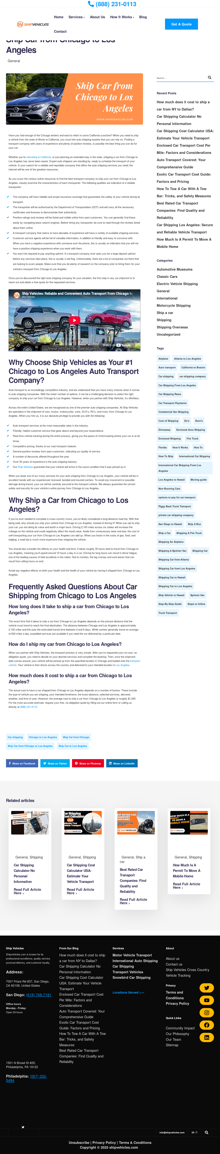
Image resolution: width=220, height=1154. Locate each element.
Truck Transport (167, 613)
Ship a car (165, 312)
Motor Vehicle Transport (132, 954)
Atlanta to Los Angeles (187, 358)
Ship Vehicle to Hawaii (171, 595)
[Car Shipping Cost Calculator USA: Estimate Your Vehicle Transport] (83, 822)
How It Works (121, 16)
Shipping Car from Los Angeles (176, 568)
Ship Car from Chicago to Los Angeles (30, 746)
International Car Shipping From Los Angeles (179, 468)
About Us (97, 16)
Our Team (173, 1039)
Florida (162, 447)
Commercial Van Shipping (173, 411)
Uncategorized (168, 334)
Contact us (174, 964)
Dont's (199, 420)
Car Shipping (123, 966)
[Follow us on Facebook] (207, 1025)
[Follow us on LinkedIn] (207, 1037)
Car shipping (15, 737)
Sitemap (172, 1044)
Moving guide (199, 479)
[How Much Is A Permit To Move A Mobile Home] (189, 822)
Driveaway (164, 429)
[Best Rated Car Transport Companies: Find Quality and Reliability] (136, 822)
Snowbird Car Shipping (132, 977)
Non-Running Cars (169, 488)
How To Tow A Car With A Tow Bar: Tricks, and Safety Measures (82, 1039)
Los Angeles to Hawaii (171, 479)
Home (58, 16)
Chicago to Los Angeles (43, 737)
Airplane (163, 358)
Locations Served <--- (128, 992)
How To (198, 447)
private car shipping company (176, 515)
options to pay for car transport (176, 497)
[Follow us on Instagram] (207, 1012)
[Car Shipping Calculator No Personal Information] (30, 822)
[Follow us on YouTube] (207, 1000)
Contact (60, 31)
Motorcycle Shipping (174, 305)
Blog (143, 16)
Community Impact (180, 1027)
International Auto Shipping (135, 960)
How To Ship (165, 456)
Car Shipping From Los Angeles (177, 385)
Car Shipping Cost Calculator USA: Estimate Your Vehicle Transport (81, 983)
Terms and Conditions (175, 995)
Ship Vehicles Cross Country (187, 969)
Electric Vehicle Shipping (177, 283)
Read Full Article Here (27, 891)
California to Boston (193, 367)
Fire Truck (192, 438)
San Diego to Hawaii (170, 524)
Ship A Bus (194, 524)
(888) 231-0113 (28, 707)
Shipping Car (200, 550)
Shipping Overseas (172, 326)
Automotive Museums (174, 269)
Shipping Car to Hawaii (171, 577)
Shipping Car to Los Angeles (175, 586)
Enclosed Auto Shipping (190, 429)
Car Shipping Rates (169, 394)
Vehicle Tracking (178, 975)
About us (172, 958)
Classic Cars (167, 276)
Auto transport (167, 367)
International (167, 298)
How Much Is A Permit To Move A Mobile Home (186, 870)
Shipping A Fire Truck (189, 533)
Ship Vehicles (25, 467)
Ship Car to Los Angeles (73, 746)
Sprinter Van (197, 595)
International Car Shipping (194, 456)
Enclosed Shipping (169, 438)
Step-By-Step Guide (170, 604)
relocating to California (38, 157)
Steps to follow (196, 604)
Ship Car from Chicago (76, 737)
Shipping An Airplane (171, 541)
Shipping (164, 319)
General (14, 60)
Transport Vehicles (128, 971)
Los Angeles (123, 665)
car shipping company (192, 376)
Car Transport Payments (172, 403)
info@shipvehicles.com (172, 1132)
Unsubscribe (79, 1142)
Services (76, 16)
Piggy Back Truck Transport (174, 506)
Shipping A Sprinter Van (172, 550)
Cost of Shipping (168, 420)
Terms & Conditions (135, 1142)
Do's (186, 420)
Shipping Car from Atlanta (173, 559)
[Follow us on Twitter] (207, 988)
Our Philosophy (177, 1033)
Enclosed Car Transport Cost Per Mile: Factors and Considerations (81, 1000)
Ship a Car (164, 533)
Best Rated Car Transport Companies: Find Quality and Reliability (181, 210)
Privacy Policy (177, 1003)
